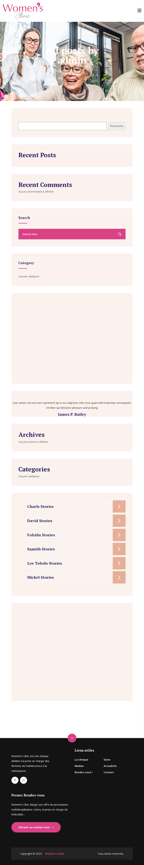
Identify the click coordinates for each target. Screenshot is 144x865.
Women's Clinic (54, 853)
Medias (79, 766)
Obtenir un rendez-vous (34, 827)
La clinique (81, 759)
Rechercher (24, 118)
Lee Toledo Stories (44, 563)
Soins (107, 759)
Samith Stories (41, 548)
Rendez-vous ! (84, 772)
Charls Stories (40, 506)
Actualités (110, 766)
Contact (109, 772)
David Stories (39, 520)
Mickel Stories (40, 577)
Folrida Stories (41, 534)
